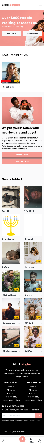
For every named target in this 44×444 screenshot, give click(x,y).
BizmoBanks (8, 239)
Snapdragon (9, 323)
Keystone (29, 267)
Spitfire (28, 351)
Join (38, 415)
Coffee (28, 295)
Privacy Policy (35, 420)
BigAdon (6, 267)
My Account (31, 441)
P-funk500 (29, 211)
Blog (39, 442)
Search (13, 442)
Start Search (32, 34)
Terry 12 (5, 211)
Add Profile (11, 34)
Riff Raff (29, 323)
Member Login (22, 161)
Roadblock (8, 87)
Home (4, 442)
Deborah (29, 239)
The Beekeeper (10, 351)
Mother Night (9, 295)
